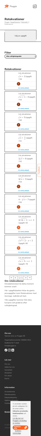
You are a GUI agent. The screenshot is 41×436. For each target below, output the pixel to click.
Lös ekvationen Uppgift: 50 (25, 219)
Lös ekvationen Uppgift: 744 (25, 179)
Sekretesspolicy (10, 394)
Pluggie (13, 6)
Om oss (7, 364)
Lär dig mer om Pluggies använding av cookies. (20, 420)
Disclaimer (8, 373)
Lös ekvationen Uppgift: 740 (25, 117)
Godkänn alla (17, 427)
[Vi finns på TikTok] (6, 351)
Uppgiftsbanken (15, 22)
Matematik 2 (25, 22)
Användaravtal (10, 392)
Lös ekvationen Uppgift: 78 (24, 261)
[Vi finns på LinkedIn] (12, 351)
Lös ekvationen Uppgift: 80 (25, 240)
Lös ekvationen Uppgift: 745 (26, 199)
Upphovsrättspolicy (11, 400)
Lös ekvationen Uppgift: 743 (26, 96)
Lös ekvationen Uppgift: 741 (25, 137)
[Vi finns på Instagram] (9, 351)
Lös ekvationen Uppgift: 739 (25, 76)
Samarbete (8, 370)
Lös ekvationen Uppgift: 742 (25, 158)
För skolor (8, 376)
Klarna (7, 378)
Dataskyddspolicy (11, 397)
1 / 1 (20, 277)
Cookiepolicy (9, 403)
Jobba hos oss (10, 367)
